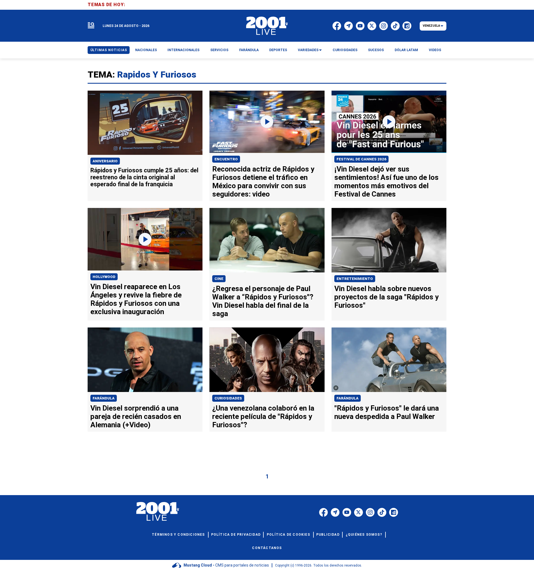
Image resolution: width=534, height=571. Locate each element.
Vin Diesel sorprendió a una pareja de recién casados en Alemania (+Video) (135, 416)
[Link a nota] (145, 123)
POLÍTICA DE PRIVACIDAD (236, 535)
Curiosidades (228, 398)
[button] (91, 25)
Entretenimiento (355, 279)
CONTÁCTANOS (267, 548)
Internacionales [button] (183, 50)
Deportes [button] (278, 50)
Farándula (104, 398)
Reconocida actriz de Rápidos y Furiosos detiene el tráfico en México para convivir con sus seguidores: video (263, 181)
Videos (435, 50)
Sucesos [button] (376, 50)
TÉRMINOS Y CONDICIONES (178, 535)
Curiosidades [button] (345, 50)
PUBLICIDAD (328, 535)
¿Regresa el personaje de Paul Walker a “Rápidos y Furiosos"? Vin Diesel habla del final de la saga (262, 301)
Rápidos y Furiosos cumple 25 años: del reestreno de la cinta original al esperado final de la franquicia (144, 177)
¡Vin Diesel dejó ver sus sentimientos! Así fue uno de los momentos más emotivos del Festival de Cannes (386, 181)
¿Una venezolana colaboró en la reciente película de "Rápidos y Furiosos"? (263, 416)
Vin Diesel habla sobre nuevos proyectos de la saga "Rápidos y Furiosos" (386, 296)
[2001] (267, 25)
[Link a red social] (323, 512)
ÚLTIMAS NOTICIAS (108, 50)
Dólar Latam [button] (406, 50)
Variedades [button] (308, 50)
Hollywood (104, 277)
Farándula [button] (249, 50)
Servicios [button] (219, 50)
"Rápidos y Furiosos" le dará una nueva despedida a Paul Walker (386, 412)
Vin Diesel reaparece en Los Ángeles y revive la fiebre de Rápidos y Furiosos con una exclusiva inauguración (136, 299)
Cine (218, 279)
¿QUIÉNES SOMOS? (364, 535)
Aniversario (105, 161)
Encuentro (226, 159)
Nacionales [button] (146, 50)
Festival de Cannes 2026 (361, 159)
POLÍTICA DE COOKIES (288, 535)
